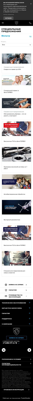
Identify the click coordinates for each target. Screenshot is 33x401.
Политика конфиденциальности (11, 364)
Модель (3, 41)
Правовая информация (14, 389)
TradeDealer (25, 398)
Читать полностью (8, 14)
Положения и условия (11, 359)
